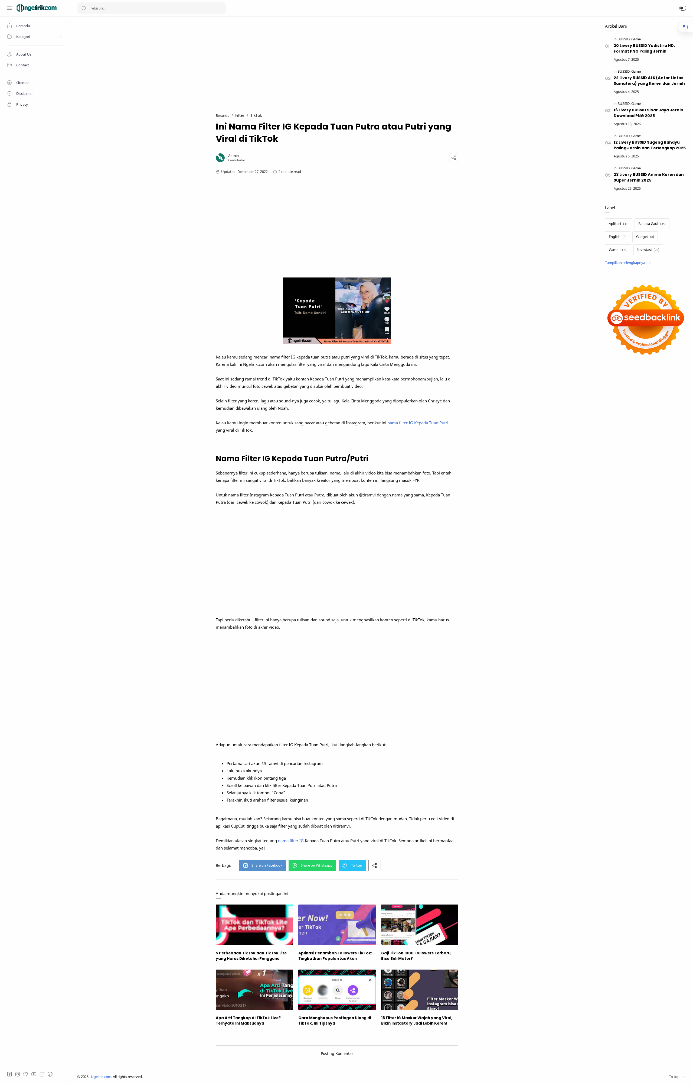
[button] (682, 8)
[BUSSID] (623, 39)
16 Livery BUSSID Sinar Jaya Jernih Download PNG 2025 (648, 112)
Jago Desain (178, 1076)
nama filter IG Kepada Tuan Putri (417, 422)
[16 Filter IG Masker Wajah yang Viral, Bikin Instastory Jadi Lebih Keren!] (419, 990)
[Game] (636, 39)
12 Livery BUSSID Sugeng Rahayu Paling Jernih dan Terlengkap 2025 (650, 145)
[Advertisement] (337, 61)
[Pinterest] (50, 1074)
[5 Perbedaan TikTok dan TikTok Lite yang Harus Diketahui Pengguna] (254, 925)
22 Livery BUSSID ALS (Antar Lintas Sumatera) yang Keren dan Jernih (649, 80)
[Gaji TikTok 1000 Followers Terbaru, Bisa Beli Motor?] (419, 925)
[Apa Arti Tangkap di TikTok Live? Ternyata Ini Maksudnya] (254, 990)
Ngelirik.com (101, 1076)
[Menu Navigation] (9, 8)
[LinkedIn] (42, 1074)
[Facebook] (9, 1074)
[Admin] (233, 155)
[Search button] (83, 8)
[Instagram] (17, 1074)
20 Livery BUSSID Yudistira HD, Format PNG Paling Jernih (644, 48)
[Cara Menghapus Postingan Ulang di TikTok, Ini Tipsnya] (336, 990)
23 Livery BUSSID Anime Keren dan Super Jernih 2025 (649, 177)
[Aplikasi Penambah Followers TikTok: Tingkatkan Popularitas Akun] (336, 925)
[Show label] (627, 263)
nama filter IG (291, 840)
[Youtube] (34, 1074)
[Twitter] (25, 1074)
